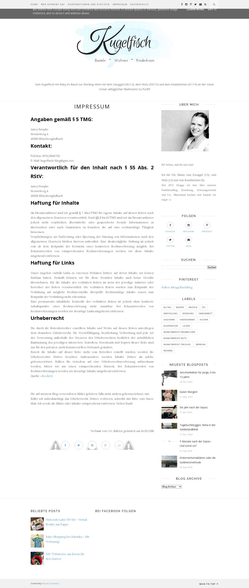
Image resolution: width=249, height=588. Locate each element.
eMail (188, 246)
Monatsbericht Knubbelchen (179, 332)
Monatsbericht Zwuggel (177, 344)
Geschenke (169, 319)
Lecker (186, 325)
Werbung (201, 344)
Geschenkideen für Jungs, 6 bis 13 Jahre (198, 375)
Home (34, 4)
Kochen (204, 319)
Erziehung (188, 313)
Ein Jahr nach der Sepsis (194, 407)
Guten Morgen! (188, 392)
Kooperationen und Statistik (89, 4)
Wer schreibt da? (53, 4)
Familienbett (206, 313)
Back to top (207, 584)
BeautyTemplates (50, 583)
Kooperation (171, 325)
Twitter (170, 246)
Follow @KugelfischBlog (177, 287)
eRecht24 (46, 376)
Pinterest (207, 231)
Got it (212, 9)
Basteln (193, 307)
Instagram (188, 231)
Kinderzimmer (187, 319)
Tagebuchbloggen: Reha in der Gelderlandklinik (197, 427)
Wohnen (168, 350)
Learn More (195, 9)
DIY (203, 307)
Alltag (167, 307)
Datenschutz (139, 4)
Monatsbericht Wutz (175, 338)
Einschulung (171, 313)
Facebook (170, 231)
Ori (110, 431)
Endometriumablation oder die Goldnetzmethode (198, 460)
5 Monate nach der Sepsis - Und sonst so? (196, 444)
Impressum (120, 4)
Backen (180, 307)
